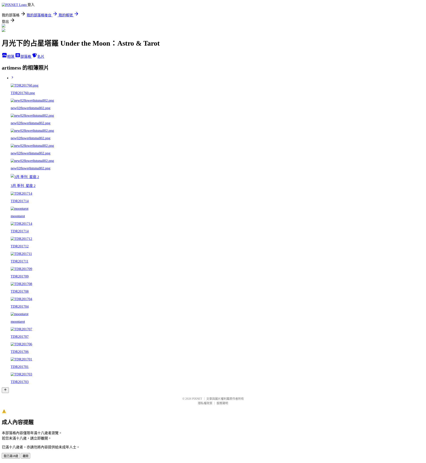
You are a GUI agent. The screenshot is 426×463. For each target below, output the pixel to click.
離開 (25, 456)
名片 (40, 56)
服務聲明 (222, 403)
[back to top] (5, 390)
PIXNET (197, 398)
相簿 (11, 56)
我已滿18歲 (11, 456)
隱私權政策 (205, 403)
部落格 (26, 56)
